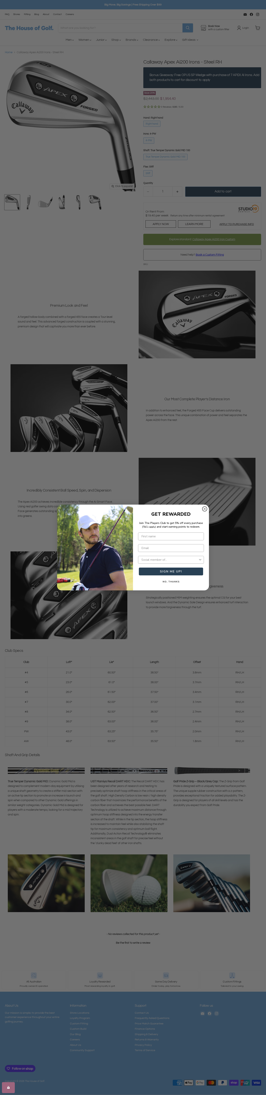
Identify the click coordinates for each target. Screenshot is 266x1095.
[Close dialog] (204, 509)
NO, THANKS (171, 581)
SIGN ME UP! (171, 571)
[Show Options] (200, 559)
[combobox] (169, 559)
